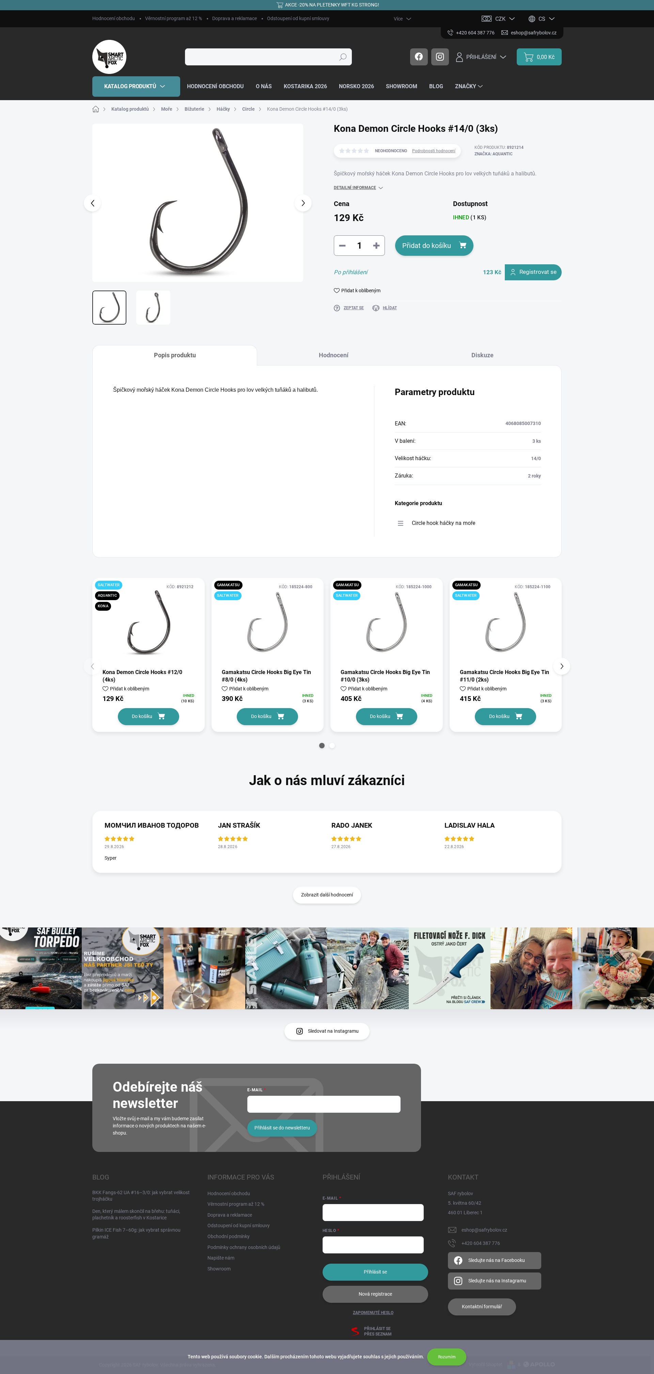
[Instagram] (440, 56)
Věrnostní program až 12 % (173, 18)
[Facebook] (419, 56)
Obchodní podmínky (228, 1236)
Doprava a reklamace (234, 18)
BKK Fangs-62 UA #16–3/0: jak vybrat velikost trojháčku (141, 1196)
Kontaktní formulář (482, 1306)
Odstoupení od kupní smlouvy (298, 18)
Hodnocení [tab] (333, 355)
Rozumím (447, 1357)
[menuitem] (136, 86)
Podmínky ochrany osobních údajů (243, 1247)
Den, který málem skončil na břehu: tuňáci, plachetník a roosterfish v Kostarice (136, 1214)
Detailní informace (355, 187)
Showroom (219, 1268)
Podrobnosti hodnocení (433, 151)
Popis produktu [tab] (175, 355)
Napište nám (220, 1258)
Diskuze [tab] (482, 355)
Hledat (343, 57)
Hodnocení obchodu (113, 18)
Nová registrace (375, 1294)
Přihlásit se (375, 1272)
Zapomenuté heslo (373, 1312)
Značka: (493, 154)
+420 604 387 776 (481, 1243)
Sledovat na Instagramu (333, 1031)
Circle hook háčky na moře (443, 523)
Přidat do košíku (426, 245)
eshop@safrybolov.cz (484, 1230)
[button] (322, 745)
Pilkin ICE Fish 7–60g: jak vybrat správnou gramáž (136, 1233)
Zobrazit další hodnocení (327, 894)
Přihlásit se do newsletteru (282, 1127)
